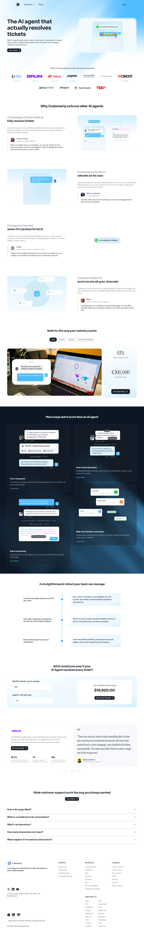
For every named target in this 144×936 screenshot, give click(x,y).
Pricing (40, 4)
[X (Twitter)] (8, 889)
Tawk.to (88, 923)
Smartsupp (102, 920)
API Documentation (91, 886)
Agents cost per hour (22, 695)
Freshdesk (89, 907)
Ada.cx (87, 901)
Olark (87, 920)
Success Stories (90, 867)
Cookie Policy (117, 870)
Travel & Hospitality (85, 339)
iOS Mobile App (63, 873)
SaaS (53, 339)
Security (115, 879)
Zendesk (88, 926)
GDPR (114, 876)
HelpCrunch (102, 910)
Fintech (62, 339)
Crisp (100, 901)
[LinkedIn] (13, 889)
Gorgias (88, 910)
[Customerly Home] (18, 4)
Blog (86, 873)
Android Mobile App (65, 876)
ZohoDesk (102, 926)
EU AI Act (115, 882)
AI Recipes (89, 870)
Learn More (14, 488)
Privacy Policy (117, 873)
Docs (87, 882)
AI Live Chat (62, 867)
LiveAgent (101, 917)
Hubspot (101, 913)
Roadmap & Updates (92, 889)
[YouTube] (17, 889)
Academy (88, 879)
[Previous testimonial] (66, 771)
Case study (16, 81)
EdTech (71, 339)
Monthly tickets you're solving (25, 681)
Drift (86, 904)
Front (100, 907)
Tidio (100, 923)
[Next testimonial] (78, 771)
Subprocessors (117, 886)
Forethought (102, 904)
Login (124, 4)
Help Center (62, 870)
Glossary (88, 876)
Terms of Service (118, 867)
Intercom (88, 917)
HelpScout (88, 913)
